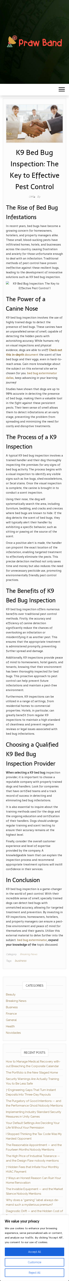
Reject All (34, 1272)
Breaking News (28, 954)
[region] (34, 1248)
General (11, 1020)
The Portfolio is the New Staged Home (32, 1072)
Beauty (11, 994)
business (20, 960)
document (34, 352)
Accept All (34, 1251)
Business (12, 1007)
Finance (11, 1013)
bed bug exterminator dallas (31, 375)
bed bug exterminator (32, 940)
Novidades (13, 1032)
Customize (34, 1262)
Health (10, 1026)
